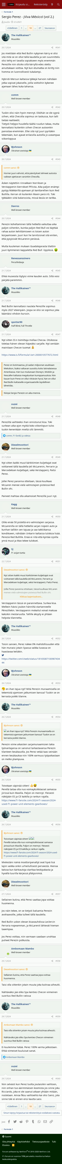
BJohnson (16, 146)
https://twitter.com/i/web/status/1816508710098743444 (31, 660)
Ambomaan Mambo (22, 948)
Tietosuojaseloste (40, 1141)
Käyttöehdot (23, 1141)
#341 (58, 47)
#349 (58, 457)
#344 (58, 218)
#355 (58, 779)
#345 (58, 270)
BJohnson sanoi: (12, 725)
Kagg (14, 504)
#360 (58, 1078)
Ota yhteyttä (8, 1141)
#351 (58, 561)
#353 (58, 683)
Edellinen (12, 28)
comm (15, 94)
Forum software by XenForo (26, 1151)
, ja (18, 435)
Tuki (54, 1141)
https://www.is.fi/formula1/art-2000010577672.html (30, 354)
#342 (58, 107)
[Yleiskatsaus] (52, 4)
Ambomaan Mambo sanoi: (17, 1024)
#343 (58, 159)
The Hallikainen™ (21, 35)
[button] (4, 4)
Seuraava (49, 28)
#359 (58, 1016)
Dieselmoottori (19, 444)
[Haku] (58, 4)
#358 (58, 961)
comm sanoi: (10, 167)
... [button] (25, 28)
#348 (58, 416)
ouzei (14, 404)
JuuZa (7, 21)
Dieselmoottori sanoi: (14, 569)
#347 (58, 334)
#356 (58, 824)
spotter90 (16, 322)
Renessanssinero (20, 258)
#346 (58, 300)
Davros (15, 206)
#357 (58, 894)
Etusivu (6, 1145)
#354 (58, 717)
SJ (12, 549)
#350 (58, 516)
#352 (58, 638)
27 (40, 28)
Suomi (7, 1136)
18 (30, 28)
